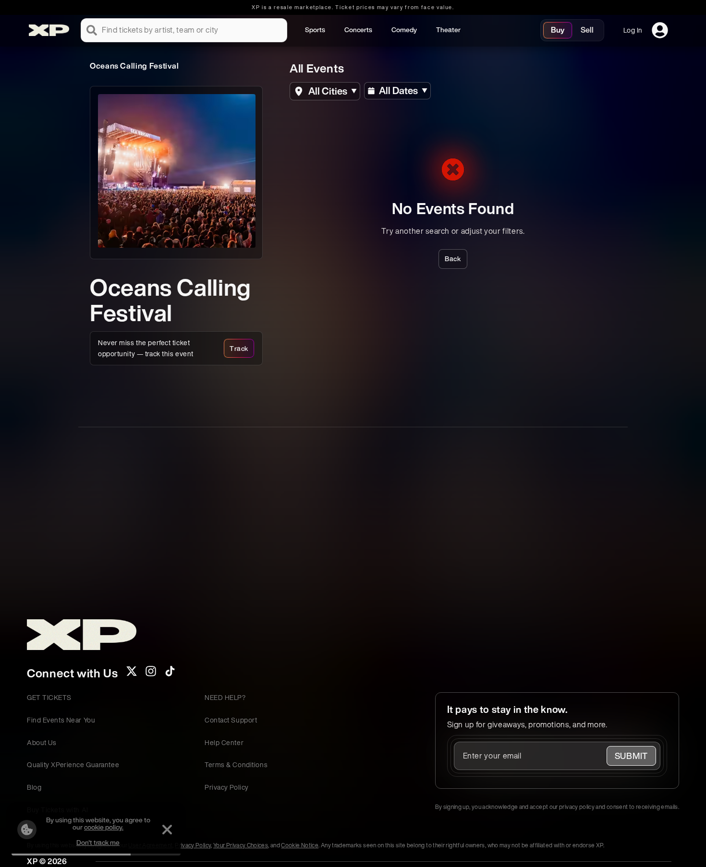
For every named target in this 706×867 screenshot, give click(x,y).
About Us (41, 742)
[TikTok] (170, 674)
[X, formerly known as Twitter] (131, 674)
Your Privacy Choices (240, 845)
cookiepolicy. (103, 827)
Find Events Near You (61, 720)
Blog (34, 787)
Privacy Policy (227, 787)
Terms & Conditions (236, 764)
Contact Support (231, 720)
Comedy (404, 29)
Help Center (224, 742)
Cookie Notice (299, 845)
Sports (315, 29)
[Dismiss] (167, 829)
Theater (448, 29)
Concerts (358, 29)
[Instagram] (151, 674)
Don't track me (98, 842)
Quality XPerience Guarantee (73, 764)
